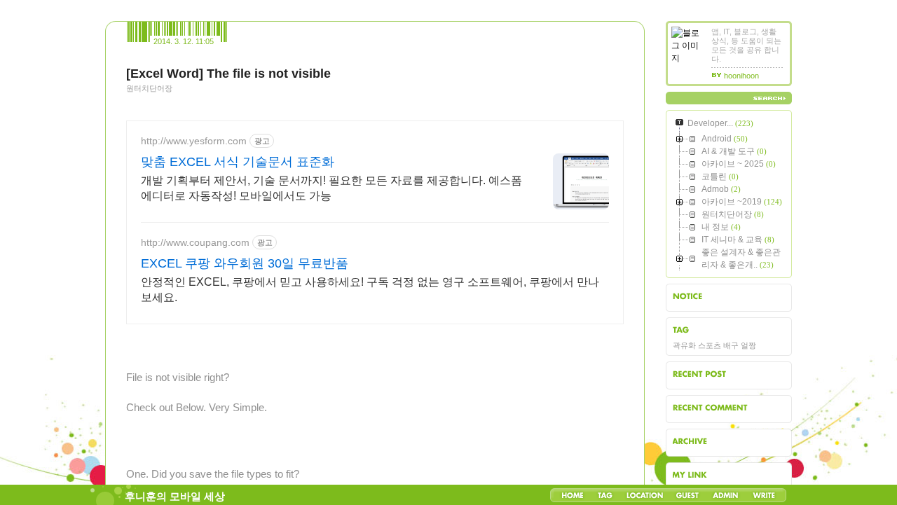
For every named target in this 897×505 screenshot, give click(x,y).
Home (572, 495)
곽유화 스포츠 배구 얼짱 (714, 345)
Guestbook (687, 495)
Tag (605, 495)
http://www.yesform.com (194, 140)
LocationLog (644, 495)
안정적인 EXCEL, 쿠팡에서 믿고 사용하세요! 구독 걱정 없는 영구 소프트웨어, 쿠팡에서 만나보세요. (370, 289)
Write (764, 495)
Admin (726, 495)
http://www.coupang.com (195, 242)
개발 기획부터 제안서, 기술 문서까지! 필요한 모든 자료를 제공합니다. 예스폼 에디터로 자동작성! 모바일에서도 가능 (331, 188)
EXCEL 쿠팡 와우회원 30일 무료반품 (244, 263)
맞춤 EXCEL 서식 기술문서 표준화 (237, 162)
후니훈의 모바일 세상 (175, 496)
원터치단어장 (149, 88)
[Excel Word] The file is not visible (228, 74)
